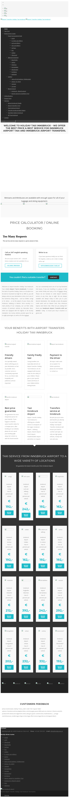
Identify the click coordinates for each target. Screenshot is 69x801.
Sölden (13, 53)
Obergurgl (14, 55)
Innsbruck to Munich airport (12, 781)
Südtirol (10, 77)
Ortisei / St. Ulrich (16, 81)
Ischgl (13, 38)
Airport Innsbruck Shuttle (14, 103)
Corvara (14, 86)
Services (6, 101)
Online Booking (8, 96)
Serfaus (14, 48)
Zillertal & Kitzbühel (13, 57)
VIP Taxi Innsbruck (13, 115)
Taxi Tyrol (7, 31)
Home (6, 29)
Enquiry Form (7, 98)
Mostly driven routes (10, 33)
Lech (5, 740)
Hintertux (14, 65)
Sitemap (6, 795)
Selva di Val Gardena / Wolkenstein (21, 79)
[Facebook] (4, 2)
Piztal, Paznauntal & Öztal (15, 36)
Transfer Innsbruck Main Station (16, 110)
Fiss (13, 50)
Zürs (5, 783)
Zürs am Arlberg (16, 45)
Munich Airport (12, 89)
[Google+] (4, 5)
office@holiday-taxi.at (50, 265)
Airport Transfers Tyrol (14, 105)
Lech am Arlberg (16, 43)
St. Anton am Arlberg (17, 41)
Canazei (14, 84)
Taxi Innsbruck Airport (14, 108)
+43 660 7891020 (13, 265)
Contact (6, 117)
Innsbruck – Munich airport (19, 91)
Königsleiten (15, 67)
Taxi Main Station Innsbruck (15, 113)
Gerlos (13, 62)
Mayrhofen (15, 60)
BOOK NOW (9, 512)
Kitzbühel (14, 74)
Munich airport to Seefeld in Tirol (20, 93)
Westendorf (15, 69)
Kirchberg (14, 72)
